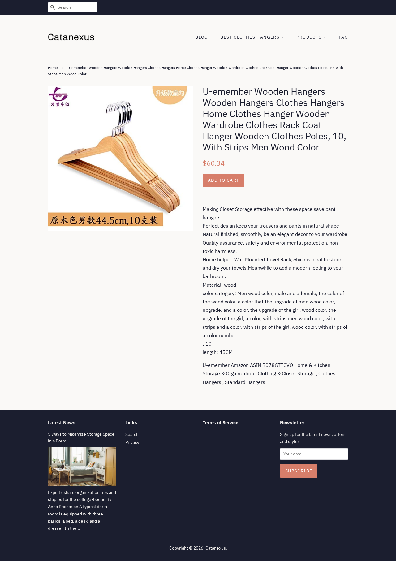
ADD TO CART (223, 180)
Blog (201, 37)
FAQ (343, 37)
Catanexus (215, 548)
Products (309, 37)
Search (132, 434)
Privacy (132, 442)
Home (53, 67)
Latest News (61, 422)
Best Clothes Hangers (250, 37)
